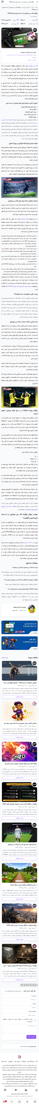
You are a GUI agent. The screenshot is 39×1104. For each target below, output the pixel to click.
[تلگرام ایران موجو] (16, 1090)
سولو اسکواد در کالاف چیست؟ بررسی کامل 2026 (22, 925)
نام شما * (33, 996)
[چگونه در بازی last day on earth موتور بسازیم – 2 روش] (19, 954)
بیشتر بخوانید (19, 697)
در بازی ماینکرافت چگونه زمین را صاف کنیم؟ (23, 885)
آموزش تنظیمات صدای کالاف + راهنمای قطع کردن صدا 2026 (19, 683)
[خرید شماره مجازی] (19, 627)
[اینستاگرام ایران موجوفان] (5, 1090)
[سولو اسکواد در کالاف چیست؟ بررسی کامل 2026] (19, 913)
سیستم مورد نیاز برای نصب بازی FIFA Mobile (19, 286)
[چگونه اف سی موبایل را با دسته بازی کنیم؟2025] (19, 38)
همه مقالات (4, 658)
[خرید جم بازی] (19, 643)
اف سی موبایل (33, 66)
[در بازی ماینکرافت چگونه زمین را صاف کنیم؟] (19, 873)
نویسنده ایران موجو (20, 607)
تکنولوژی (10, 1061)
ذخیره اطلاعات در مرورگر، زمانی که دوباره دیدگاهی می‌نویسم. (17, 1020)
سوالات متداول (32, 60)
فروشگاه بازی (30, 1061)
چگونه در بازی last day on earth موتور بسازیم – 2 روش (19, 966)
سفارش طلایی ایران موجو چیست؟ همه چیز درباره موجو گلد (19, 723)
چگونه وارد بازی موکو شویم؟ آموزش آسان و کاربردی (21, 764)
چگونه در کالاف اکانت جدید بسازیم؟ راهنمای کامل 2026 (19, 804)
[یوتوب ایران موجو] (36, 1090)
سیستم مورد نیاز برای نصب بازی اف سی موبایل (22, 844)
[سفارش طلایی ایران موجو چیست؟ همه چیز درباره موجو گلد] (19, 711)
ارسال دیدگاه (31, 1037)
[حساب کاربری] (27, 1102)
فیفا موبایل (25, 219)
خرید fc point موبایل (29, 543)
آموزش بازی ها (26, 7)
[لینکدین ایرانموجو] (26, 1090)
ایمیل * (34, 1004)
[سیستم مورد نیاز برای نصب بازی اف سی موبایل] (19, 832)
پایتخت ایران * (32, 1011)
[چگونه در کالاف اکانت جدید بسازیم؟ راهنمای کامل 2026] (19, 792)
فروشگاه (24, 1061)
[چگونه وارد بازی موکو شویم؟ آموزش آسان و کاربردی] (19, 752)
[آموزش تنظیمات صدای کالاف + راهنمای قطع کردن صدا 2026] (19, 671)
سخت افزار (4, 1061)
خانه (36, 7)
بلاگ (32, 7)
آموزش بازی (17, 1061)
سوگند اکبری (32, 686)
